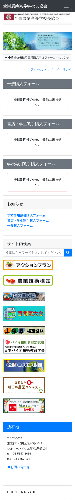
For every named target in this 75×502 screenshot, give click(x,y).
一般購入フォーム (20, 225)
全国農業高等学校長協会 (25, 6)
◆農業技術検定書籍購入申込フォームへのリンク (38, 57)
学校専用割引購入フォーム (26, 215)
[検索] (68, 253)
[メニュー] (66, 6)
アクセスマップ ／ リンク (51, 69)
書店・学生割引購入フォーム (28, 220)
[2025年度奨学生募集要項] (24, 365)
